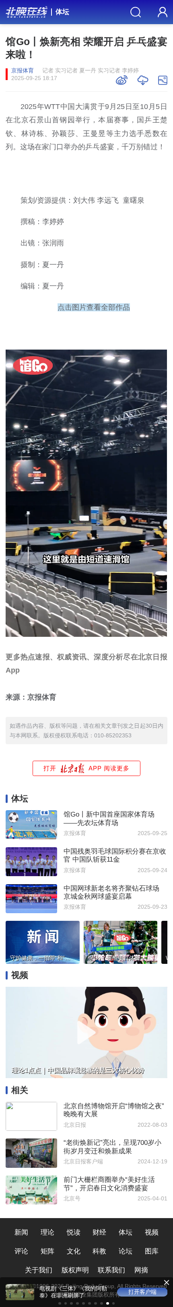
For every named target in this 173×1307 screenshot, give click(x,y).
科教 (99, 1251)
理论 (47, 1232)
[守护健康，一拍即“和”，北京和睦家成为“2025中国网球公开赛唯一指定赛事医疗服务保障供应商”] (42, 941)
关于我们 (38, 1270)
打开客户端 (142, 1292)
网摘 (141, 1270)
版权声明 (75, 1270)
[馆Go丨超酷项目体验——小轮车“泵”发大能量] (120, 941)
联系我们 (111, 1270)
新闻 (21, 1232)
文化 (73, 1251)
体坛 (62, 12)
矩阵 (47, 1251)
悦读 (73, 1232)
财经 (99, 1232)
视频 (152, 1232)
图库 (152, 1251)
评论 (21, 1251)
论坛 (125, 1251)
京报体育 (22, 71)
